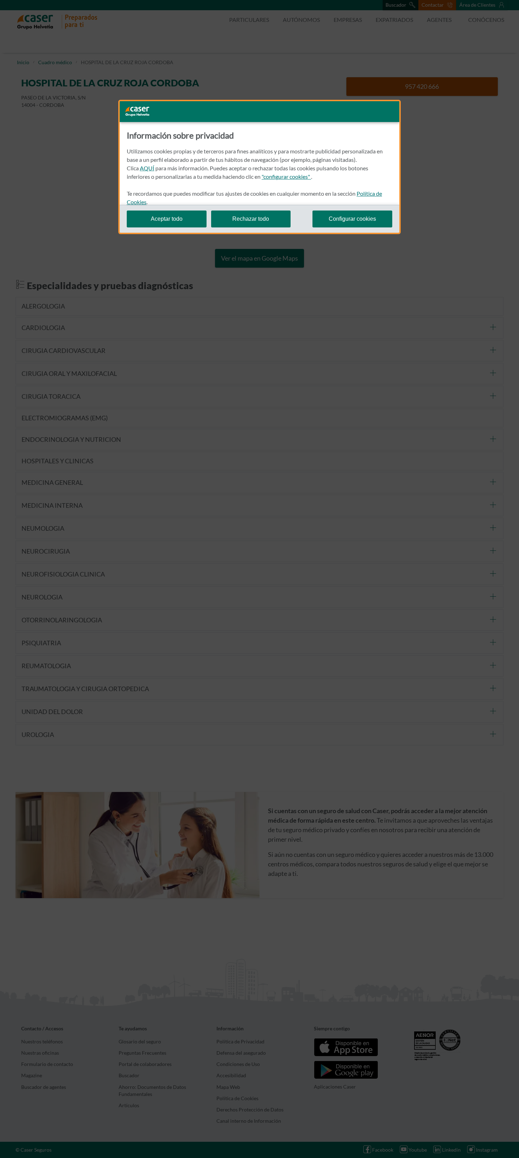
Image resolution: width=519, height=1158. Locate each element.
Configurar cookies (352, 219)
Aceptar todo (167, 219)
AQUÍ (147, 168)
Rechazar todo (250, 219)
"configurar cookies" (286, 176)
